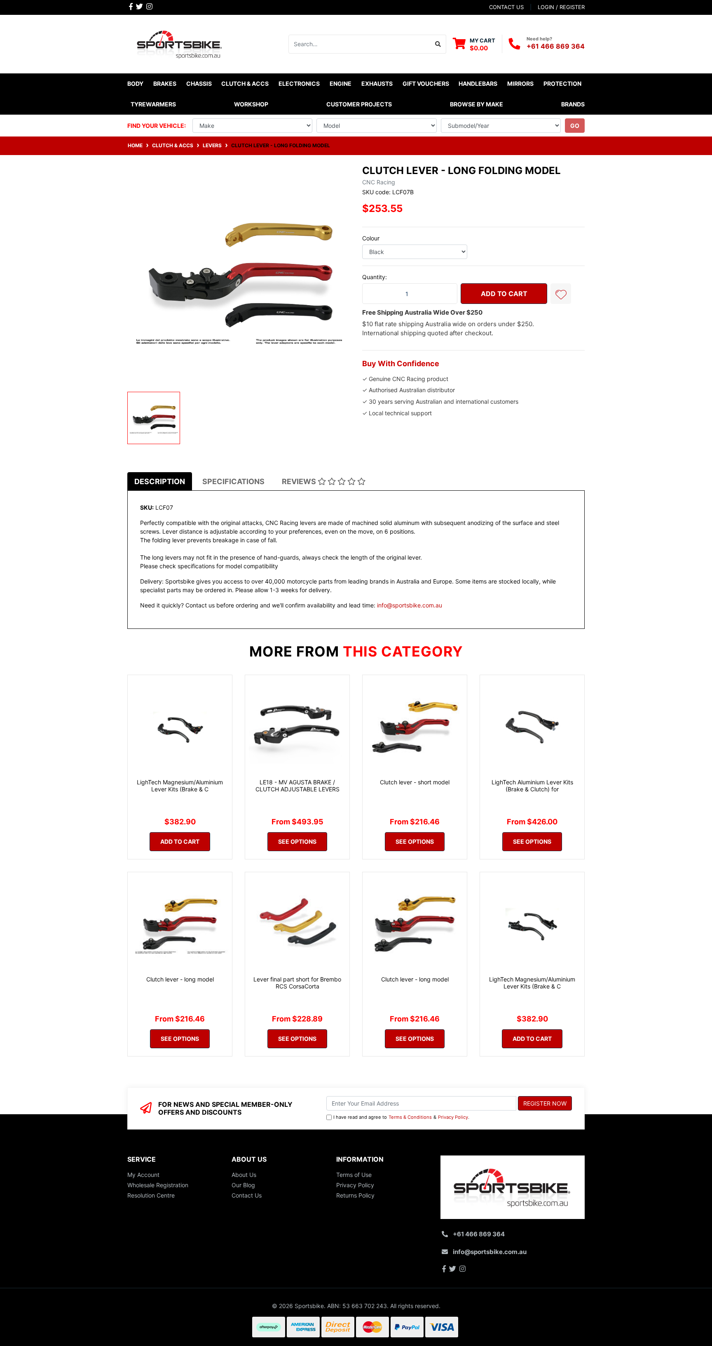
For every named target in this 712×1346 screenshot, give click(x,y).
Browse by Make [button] (476, 104)
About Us (244, 1174)
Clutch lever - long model (180, 979)
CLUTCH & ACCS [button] (245, 83)
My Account (143, 1174)
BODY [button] (135, 83)
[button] (560, 293)
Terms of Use (354, 1174)
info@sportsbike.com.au (409, 605)
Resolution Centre (151, 1195)
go (574, 125)
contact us (506, 7)
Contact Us (247, 1195)
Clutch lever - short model (415, 782)
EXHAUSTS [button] (377, 83)
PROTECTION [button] (562, 83)
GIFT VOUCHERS (426, 83)
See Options (297, 841)
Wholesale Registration (157, 1184)
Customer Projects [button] (359, 104)
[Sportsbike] (179, 43)
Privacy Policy (453, 1117)
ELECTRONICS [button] (299, 83)
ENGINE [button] (340, 83)
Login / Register (561, 7)
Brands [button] (573, 104)
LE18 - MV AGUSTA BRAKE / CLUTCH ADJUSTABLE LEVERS (297, 786)
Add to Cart (504, 293)
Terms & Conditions (410, 1117)
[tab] (159, 481)
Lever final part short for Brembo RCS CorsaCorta (297, 983)
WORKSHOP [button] (251, 104)
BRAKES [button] (164, 83)
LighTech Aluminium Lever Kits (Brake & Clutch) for (532, 786)
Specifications (233, 481)
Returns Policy (355, 1195)
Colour (370, 238)
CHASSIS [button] (199, 83)
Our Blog (243, 1184)
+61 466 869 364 (556, 46)
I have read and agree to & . (401, 1117)
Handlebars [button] (478, 83)
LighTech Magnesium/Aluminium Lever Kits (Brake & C (180, 786)
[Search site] (438, 44)
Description (159, 481)
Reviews (300, 481)
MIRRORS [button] (520, 83)
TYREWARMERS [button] (153, 104)
